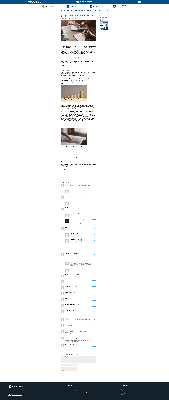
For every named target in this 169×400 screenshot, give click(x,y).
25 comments (80, 18)
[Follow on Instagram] (31, 2)
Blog (121, 389)
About (102, 10)
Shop (72, 10)
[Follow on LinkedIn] (35, 2)
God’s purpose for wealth (74, 82)
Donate (64, 10)
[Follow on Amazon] (40, 2)
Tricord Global (97, 10)
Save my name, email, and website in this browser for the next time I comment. (73, 372)
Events (61, 10)
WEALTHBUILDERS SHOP (103, 17)
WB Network (83, 10)
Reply (94, 184)
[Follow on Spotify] (38, 2)
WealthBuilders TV (90, 10)
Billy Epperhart (64, 18)
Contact (122, 395)
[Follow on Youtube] (36, 2)
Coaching (67, 10)
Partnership (123, 393)
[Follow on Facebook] (29, 2)
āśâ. (67, 62)
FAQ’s (122, 394)
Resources (107, 10)
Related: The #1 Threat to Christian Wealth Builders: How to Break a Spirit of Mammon (76, 122)
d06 (65, 344)
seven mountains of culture (89, 167)
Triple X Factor (76, 10)
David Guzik (73, 152)
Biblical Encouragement (74, 18)
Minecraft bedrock (68, 336)
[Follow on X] (33, 2)
